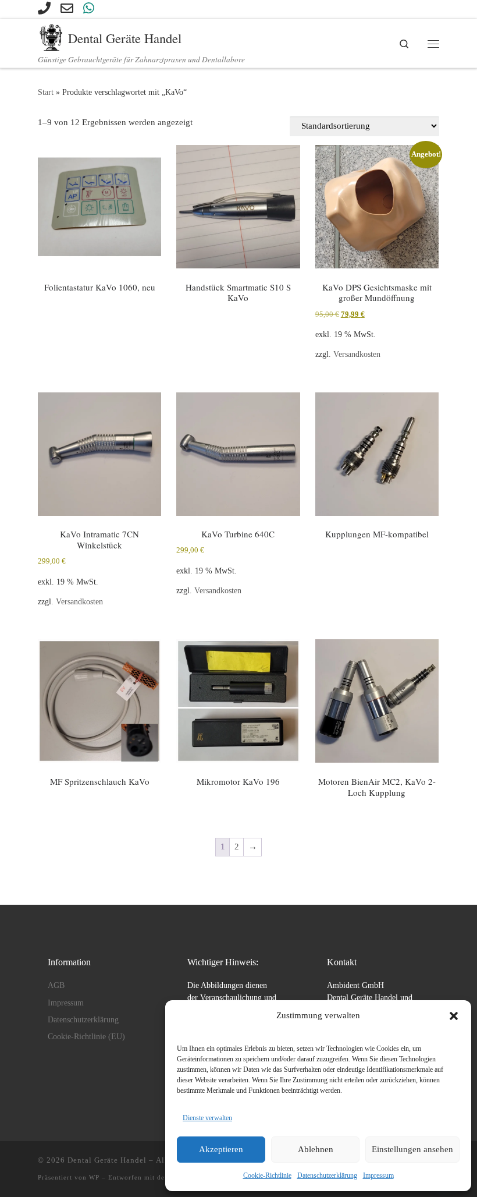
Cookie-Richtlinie (267, 1175)
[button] (454, 1016)
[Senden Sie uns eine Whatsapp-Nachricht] (88, 8)
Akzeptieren (221, 1149)
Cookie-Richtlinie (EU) (86, 1036)
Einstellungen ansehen (412, 1149)
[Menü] (433, 43)
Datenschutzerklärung (327, 1175)
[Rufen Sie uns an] (44, 8)
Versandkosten (356, 354)
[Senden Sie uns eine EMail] (66, 8)
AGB (56, 985)
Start (46, 92)
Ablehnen (315, 1149)
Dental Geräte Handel (107, 1160)
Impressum (378, 1175)
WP (94, 1177)
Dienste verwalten (207, 1118)
